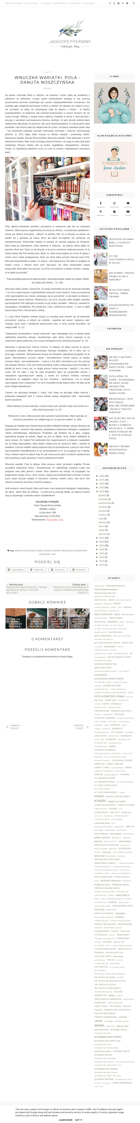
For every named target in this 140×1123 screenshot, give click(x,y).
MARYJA (98, 841)
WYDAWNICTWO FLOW (102, 1044)
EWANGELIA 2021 (100, 707)
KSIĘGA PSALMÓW (126, 805)
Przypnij (80, 570)
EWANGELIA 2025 (101, 711)
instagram (114, 207)
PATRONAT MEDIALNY (111, 881)
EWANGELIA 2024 (114, 707)
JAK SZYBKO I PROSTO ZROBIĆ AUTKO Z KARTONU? (121, 276)
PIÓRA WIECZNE (123, 892)
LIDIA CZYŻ (114, 812)
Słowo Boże (118, 956)
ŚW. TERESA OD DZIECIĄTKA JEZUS (110, 981)
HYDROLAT (106, 729)
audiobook (127, 607)
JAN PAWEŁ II (129, 732)
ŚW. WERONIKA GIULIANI (103, 992)
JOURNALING (126, 736)
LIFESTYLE (126, 812)
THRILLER (127, 1006)
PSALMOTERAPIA (102, 931)
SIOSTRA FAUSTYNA (114, 953)
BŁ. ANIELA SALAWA (101, 625)
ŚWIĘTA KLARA (128, 999)
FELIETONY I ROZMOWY (105, 718)
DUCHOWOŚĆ (100, 675)
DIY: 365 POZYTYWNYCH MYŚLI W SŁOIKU (121, 259)
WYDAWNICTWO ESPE (102, 1033)
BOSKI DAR (122, 629)
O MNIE (46, 3)
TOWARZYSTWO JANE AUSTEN (116, 1010)
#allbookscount (99, 586)
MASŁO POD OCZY (110, 841)
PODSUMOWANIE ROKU (122, 906)
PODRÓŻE (112, 902)
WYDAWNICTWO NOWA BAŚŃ (105, 1058)
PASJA (96, 881)
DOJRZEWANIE (99, 657)
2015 (102, 557)
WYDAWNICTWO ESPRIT (108, 1037)
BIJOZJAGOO (100, 622)
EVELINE (97, 704)
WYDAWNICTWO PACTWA (125, 1062)
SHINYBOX (99, 953)
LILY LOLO (98, 816)
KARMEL (112, 746)
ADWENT (117, 604)
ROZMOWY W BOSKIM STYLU (105, 938)
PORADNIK (120, 913)
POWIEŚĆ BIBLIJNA (101, 921)
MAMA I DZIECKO (102, 838)
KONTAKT (75, 3)
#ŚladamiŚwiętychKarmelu (105, 593)
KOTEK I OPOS (120, 771)
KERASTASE (98, 757)
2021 (102, 538)
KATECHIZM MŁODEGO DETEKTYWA (107, 753)
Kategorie (31, 3)
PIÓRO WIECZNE (100, 895)
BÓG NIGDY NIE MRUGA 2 (103, 639)
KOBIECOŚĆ (99, 764)
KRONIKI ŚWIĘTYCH (111, 775)
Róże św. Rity (119, 942)
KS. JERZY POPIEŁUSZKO (105, 785)
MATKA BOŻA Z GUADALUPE (106, 845)
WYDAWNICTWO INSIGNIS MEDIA (106, 1048)
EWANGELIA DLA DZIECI (121, 711)
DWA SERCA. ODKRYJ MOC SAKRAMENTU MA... (58, 622)
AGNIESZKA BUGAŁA (101, 607)
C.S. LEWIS (98, 647)
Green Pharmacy (124, 721)
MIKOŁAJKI (113, 849)
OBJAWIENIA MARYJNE (102, 867)
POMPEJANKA (111, 910)
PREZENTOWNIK (125, 924)
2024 (102, 484)
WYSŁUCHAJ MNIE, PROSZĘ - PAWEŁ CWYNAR (119, 293)
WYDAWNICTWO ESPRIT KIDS (107, 1041)
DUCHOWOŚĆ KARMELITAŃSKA (109, 679)
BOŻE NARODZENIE (103, 636)
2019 (102, 545)
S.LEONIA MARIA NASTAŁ (105, 949)
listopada (103, 499)
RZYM (107, 945)
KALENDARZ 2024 (115, 743)
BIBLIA (117, 614)
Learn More (65, 1120)
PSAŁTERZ (125, 931)
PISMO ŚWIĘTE (123, 895)
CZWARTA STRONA (101, 650)
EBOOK (131, 692)
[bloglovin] (126, 3)
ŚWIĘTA (119, 995)
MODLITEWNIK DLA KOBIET (122, 852)
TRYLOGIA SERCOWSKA (105, 1013)
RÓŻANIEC (107, 942)
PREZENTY (98, 928)
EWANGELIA (116, 704)
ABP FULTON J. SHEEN (104, 600)
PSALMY (115, 931)
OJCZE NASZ (125, 870)
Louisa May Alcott (102, 823)
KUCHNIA (113, 809)
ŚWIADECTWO (100, 995)
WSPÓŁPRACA (61, 3)
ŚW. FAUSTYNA (101, 967)
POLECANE (99, 910)
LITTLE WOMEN (116, 819)
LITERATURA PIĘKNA (101, 819)
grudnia (103, 495)
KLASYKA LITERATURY (102, 760)
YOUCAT (97, 1083)
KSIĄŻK (122, 792)
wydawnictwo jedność (103, 1051)
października (105, 503)
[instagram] (113, 3)
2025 (102, 480)
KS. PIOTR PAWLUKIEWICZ (106, 792)
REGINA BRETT (123, 935)
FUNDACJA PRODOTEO (125, 718)
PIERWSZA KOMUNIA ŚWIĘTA (107, 888)
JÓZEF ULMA (99, 739)
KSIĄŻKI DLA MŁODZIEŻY (105, 805)
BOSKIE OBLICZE (100, 632)
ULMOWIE (123, 1017)
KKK (106, 757)
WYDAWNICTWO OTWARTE (104, 1062)
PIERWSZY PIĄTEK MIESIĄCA (104, 892)
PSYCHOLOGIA (100, 935)
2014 (102, 561)
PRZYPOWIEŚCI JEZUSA (113, 928)
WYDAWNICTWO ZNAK (123, 1079)
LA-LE (121, 809)
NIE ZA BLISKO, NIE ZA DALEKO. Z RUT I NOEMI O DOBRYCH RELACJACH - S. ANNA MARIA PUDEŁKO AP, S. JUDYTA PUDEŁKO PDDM (122, 428)
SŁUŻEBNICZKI (99, 960)
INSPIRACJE (117, 729)
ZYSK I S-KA (98, 1086)
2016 (102, 553)
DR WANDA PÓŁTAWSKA (103, 660)
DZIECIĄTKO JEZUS (120, 682)
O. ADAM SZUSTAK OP (126, 863)
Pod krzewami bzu (100, 902)
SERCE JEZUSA (125, 949)
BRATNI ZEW (127, 643)
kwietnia (103, 522)
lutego (102, 530)
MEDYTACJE (125, 845)
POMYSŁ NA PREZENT (104, 913)
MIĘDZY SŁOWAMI (100, 849)
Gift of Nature (112, 721)
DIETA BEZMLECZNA (121, 653)
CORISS (120, 647)
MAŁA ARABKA (110, 830)
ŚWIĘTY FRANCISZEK (115, 1003)
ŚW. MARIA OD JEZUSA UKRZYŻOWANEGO (109, 974)
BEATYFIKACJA (114, 611)
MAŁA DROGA (122, 830)
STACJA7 (111, 960)
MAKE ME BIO (119, 827)
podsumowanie (124, 902)
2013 (102, 565)
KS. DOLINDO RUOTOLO (104, 782)
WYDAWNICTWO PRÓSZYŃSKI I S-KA (107, 1065)
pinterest (101, 215)
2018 (102, 549)
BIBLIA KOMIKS (116, 618)
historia (106, 725)
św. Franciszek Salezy (116, 967)
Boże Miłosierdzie (115, 632)
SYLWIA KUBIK (115, 963)
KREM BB (98, 775)
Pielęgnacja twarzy (102, 884)
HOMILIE (97, 729)
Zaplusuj (60, 570)
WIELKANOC (110, 1026)
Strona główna (13, 3)
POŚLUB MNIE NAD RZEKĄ (103, 917)
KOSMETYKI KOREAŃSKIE (103, 771)
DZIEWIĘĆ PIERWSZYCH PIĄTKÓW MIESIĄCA (110, 692)
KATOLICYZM (127, 753)
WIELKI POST (123, 1026)
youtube (128, 215)
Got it (78, 1120)
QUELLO (112, 935)
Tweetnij (38, 570)
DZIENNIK (97, 686)
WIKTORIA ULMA (101, 1030)
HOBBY (124, 725)
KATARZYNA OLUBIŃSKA (105, 750)
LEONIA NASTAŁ (101, 812)
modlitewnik (106, 852)
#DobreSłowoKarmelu (115, 586)
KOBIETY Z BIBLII (102, 768)
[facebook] (109, 3)
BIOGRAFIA (113, 622)
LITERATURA (108, 816)
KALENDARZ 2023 (100, 743)
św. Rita (120, 977)
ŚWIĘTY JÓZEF (101, 1006)
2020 (102, 542)
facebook (101, 207)
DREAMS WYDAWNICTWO (105, 664)
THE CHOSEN (115, 1006)
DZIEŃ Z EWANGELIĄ (118, 689)
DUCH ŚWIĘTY (124, 671)
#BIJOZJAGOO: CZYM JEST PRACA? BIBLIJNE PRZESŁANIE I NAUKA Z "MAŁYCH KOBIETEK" (122, 406)
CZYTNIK (113, 650)
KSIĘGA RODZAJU (100, 809)
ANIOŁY (113, 607)
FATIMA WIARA (108, 714)
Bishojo (122, 622)
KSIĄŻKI (47, 88)
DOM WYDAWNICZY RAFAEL (119, 657)
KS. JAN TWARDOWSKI (125, 782)
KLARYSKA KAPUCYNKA (117, 757)
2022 (102, 491)
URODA (98, 1021)
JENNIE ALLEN (113, 736)
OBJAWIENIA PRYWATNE (121, 867)
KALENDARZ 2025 (100, 746)
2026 (102, 476)
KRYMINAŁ (124, 775)
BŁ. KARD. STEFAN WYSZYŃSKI (105, 629)
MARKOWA (127, 838)
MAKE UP (130, 827)
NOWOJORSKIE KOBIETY (105, 863)
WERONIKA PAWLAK (122, 1021)
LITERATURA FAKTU (121, 816)
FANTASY (97, 714)
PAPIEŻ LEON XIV (122, 877)
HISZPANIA (115, 725)
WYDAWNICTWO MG (103, 1055)
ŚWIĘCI (112, 995)
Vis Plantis (108, 1021)
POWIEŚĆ (48, 550)
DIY (131, 654)
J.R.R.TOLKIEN (116, 732)
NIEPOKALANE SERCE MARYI (107, 860)
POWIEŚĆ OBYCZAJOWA (63, 550)
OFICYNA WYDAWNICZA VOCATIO (106, 870)
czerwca (103, 515)
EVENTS (106, 704)
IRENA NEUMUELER (101, 732)
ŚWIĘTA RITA (100, 1003)
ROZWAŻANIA (123, 938)
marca (102, 526)
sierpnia (103, 511)
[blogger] (117, 3)
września (103, 507)
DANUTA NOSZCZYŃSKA (25, 550)
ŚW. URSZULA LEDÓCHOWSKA (107, 988)
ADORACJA (107, 604)
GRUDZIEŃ (98, 725)
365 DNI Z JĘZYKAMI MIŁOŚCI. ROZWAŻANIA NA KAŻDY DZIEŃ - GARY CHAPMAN (121, 364)
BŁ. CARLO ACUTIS (117, 625)
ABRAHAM (98, 604)
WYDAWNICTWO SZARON (106, 1069)
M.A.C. (113, 823)
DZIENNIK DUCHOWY (112, 686)
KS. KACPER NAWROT (102, 789)
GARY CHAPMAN (100, 721)
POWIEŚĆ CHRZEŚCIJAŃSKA (120, 921)
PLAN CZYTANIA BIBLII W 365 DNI (112, 899)
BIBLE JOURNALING (103, 614)
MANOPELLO (116, 838)
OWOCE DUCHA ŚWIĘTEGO (121, 873)
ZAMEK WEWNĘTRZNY (122, 1083)
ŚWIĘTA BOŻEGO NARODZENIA (108, 999)
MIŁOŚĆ (97, 852)
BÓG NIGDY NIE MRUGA (122, 636)
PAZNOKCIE (126, 881)
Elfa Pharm (98, 700)
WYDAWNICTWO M (121, 1051)
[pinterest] (121, 3)
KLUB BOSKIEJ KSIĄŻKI (122, 760)
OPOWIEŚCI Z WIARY (102, 873)
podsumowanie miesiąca (102, 906)
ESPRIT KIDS (110, 700)
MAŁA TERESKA (101, 834)
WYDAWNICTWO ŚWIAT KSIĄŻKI (105, 1072)
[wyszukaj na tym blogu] (133, 3)
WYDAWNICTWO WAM (103, 1079)
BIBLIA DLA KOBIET (101, 618)
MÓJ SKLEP (89, 3)
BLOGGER (130, 622)
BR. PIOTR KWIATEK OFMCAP (107, 643)
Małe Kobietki (116, 834)
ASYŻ (120, 607)
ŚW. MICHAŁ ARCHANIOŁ (105, 977)
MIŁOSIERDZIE (125, 849)
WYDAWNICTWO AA (118, 1030)
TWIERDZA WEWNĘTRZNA (105, 1017)
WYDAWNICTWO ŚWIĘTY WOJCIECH (107, 1076)
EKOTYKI (129, 697)
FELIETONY (120, 715)
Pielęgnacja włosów (120, 884)
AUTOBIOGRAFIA (100, 611)
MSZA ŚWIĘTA (111, 856)
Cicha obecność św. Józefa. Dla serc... (37, 622)
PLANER (128, 899)
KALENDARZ (111, 739)
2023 (102, 487)
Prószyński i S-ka (54, 519)
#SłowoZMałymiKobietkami (106, 589)
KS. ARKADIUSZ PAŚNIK (104, 778)
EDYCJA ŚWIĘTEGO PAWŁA (109, 696)
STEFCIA (119, 960)
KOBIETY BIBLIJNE (115, 764)
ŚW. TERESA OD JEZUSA (105, 985)
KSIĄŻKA (99, 796)
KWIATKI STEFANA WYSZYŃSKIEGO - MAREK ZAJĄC (119, 449)
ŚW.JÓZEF (118, 992)
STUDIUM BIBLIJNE (101, 963)
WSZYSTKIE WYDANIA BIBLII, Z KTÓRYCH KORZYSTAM (121, 242)
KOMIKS (128, 768)
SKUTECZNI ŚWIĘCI (103, 956)
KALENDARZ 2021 (124, 739)
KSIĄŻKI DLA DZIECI (117, 801)
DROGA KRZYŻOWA (102, 668)
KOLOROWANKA (117, 768)
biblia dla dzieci (128, 614)
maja (101, 518)
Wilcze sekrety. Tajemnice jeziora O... (16, 622)
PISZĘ (96, 899)
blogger (114, 215)
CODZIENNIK (110, 647)
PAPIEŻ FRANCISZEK (103, 877)
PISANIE (111, 895)
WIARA (99, 1025)
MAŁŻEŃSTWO (128, 834)
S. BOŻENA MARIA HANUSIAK (121, 945)
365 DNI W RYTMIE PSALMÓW (105, 596)
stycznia (103, 534)
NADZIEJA (121, 856)
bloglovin (128, 207)
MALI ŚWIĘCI (98, 830)
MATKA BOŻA (125, 841)
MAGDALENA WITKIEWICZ (103, 827)
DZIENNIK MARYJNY (101, 689)
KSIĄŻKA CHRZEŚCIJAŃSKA (118, 797)
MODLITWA (99, 856)
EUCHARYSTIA (123, 700)
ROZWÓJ (97, 942)
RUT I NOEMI (99, 945)
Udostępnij (18, 570)
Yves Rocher (106, 1083)
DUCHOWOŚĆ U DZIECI (103, 682)
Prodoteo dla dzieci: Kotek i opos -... (79, 622)
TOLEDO (98, 1010)
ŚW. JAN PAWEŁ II (100, 970)
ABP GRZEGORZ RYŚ (123, 600)
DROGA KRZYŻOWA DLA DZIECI (105, 671)
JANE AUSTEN (100, 736)
